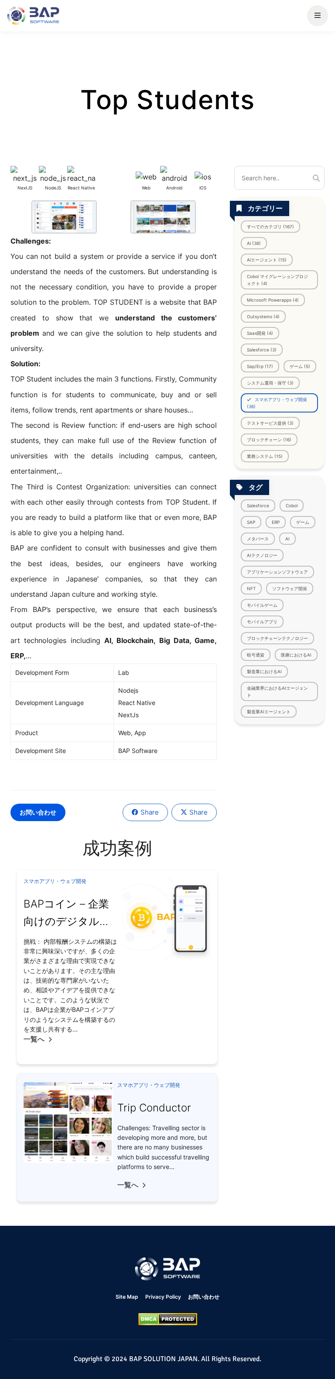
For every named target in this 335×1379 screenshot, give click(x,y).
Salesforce (258, 505)
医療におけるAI (296, 654)
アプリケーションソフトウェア (277, 571)
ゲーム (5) (300, 366)
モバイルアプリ (262, 621)
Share (149, 812)
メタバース (258, 538)
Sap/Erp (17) (260, 366)
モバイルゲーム (262, 605)
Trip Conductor (154, 1107)
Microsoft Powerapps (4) (273, 300)
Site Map (127, 1296)
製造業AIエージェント (269, 711)
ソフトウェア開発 (289, 588)
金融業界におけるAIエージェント (277, 691)
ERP (276, 522)
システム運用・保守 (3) (270, 382)
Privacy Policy (163, 1296)
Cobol (291, 505)
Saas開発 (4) (260, 333)
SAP (251, 522)
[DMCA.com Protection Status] (167, 1319)
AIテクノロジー (262, 555)
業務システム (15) (265, 456)
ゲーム (302, 522)
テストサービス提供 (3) (270, 423)
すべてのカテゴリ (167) (270, 226)
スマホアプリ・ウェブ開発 (55, 881)
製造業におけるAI (264, 671)
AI (287, 538)
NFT (251, 588)
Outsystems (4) (263, 316)
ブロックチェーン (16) (269, 439)
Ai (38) (254, 243)
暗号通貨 (255, 654)
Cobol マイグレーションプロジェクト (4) (277, 280)
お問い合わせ (38, 812)
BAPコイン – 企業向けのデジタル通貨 (67, 921)
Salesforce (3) (262, 349)
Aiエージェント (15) (267, 259)
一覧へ (34, 1039)
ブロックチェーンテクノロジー (277, 638)
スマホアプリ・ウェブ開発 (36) (277, 403)
